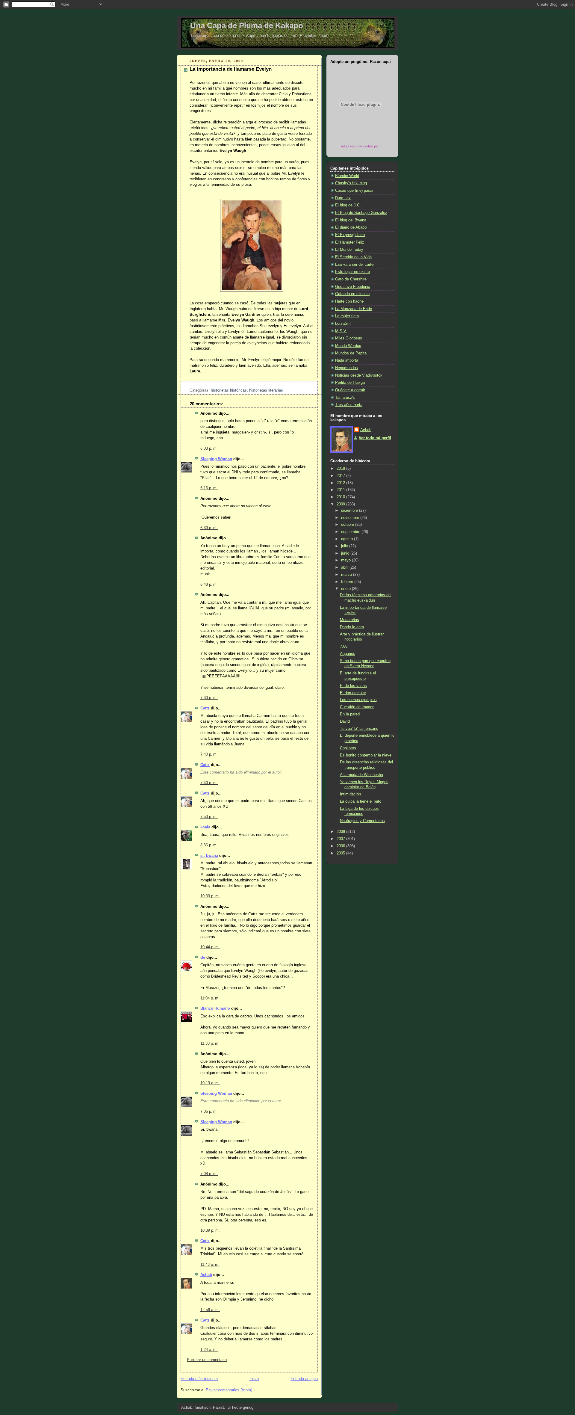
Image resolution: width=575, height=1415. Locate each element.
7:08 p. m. (209, 1174)
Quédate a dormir (350, 390)
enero (346, 589)
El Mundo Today (349, 249)
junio (345, 553)
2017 (341, 476)
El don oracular (353, 693)
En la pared (350, 714)
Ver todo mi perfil (375, 438)
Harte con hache (349, 301)
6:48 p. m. (209, 584)
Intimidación (350, 794)
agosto (347, 539)
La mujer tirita (347, 316)
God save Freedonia (352, 287)
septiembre (351, 532)
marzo (347, 575)
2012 (341, 483)
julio (345, 546)
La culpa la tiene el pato (360, 801)
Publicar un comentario (207, 1360)
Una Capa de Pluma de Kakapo (246, 25)
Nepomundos (346, 368)
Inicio (254, 1379)
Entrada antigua (304, 1379)
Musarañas (349, 620)
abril (345, 567)
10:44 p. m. (210, 947)
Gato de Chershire (351, 279)
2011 (341, 490)
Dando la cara (352, 627)
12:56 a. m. (210, 1310)
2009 (341, 504)
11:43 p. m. (210, 1265)
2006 (341, 846)
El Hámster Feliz (349, 242)
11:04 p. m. (210, 998)
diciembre (350, 510)
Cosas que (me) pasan (354, 190)
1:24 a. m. (209, 1350)
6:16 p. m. (209, 488)
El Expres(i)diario (350, 235)
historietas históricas (229, 390)
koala (205, 827)
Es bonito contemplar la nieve (365, 755)
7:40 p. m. (209, 754)
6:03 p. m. (209, 448)
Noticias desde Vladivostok (358, 375)
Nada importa (346, 360)
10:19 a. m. (210, 1083)
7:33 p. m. (209, 698)
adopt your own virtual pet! (360, 146)
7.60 (343, 646)
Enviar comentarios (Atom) (229, 1390)
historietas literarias (266, 390)
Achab (206, 1275)
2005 (341, 853)
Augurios (347, 654)
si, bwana (209, 856)
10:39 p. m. (210, 896)
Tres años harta (348, 405)
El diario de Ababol (351, 227)
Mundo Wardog (348, 346)
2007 (341, 839)
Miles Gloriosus (348, 338)
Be (202, 957)
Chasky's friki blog (351, 183)
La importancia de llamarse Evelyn (231, 69)
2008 (341, 832)
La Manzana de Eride (353, 309)
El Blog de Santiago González (361, 213)
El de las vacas (353, 686)
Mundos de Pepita (351, 353)
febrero (347, 582)
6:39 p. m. (209, 528)
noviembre (350, 518)
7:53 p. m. (209, 817)
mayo (346, 560)
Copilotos (348, 748)
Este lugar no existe (352, 272)
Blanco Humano (215, 1008)
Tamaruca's (345, 397)
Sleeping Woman (216, 459)
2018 (341, 468)
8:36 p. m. (209, 845)
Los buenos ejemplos (358, 700)
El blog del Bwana (350, 220)
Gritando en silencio (352, 294)
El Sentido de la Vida (353, 257)
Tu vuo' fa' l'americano (359, 729)
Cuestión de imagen (357, 707)
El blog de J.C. (348, 205)
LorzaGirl (343, 323)
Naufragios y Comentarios (362, 821)
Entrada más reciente (199, 1379)
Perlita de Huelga (350, 382)
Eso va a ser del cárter (355, 264)
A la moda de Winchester (361, 775)
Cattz (205, 708)
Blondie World (347, 176)
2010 (341, 497)
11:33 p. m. (210, 1043)
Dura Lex (343, 198)
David (345, 721)
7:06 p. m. (209, 1111)
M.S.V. (341, 331)
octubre (348, 524)
